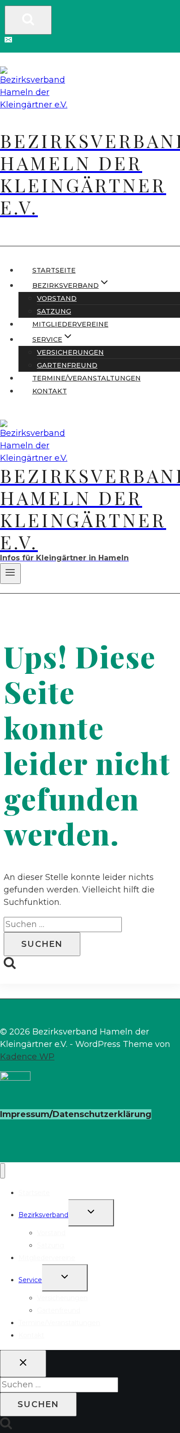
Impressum (24, 1114)
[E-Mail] (8, 41)
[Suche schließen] (23, 1363)
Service (30, 1280)
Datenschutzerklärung (102, 1114)
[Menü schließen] (2, 1170)
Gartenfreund (67, 365)
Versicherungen (70, 352)
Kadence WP (27, 1057)
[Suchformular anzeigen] (28, 20)
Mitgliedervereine (70, 324)
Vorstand (57, 298)
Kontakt (49, 391)
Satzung (54, 311)
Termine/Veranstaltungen (86, 378)
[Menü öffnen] (10, 573)
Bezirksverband (43, 1215)
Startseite (54, 270)
